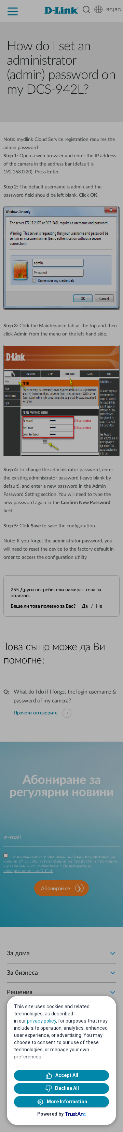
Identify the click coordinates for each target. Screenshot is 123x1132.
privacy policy (41, 1021)
